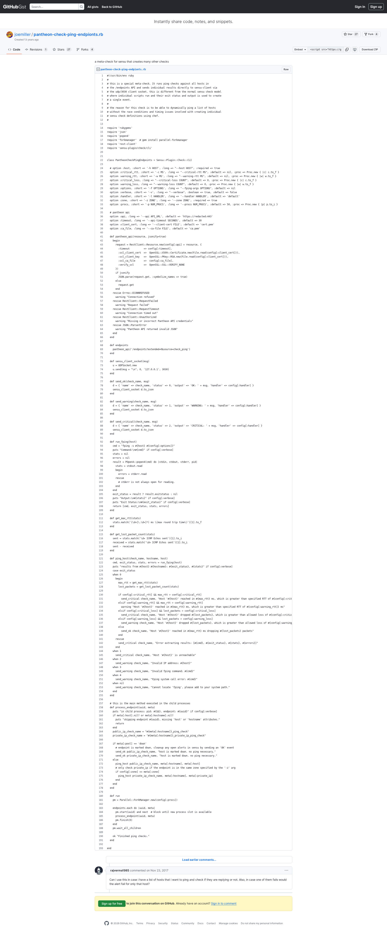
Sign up (376, 7)
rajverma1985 (119, 870)
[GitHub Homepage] (106, 923)
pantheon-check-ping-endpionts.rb (68, 34)
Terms (139, 923)
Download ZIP (370, 49)
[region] (193, 462)
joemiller (23, 34)
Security (163, 923)
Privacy (150, 923)
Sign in (360, 7)
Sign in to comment (223, 903)
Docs (200, 923)
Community (187, 923)
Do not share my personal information (262, 923)
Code (16, 49)
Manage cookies (228, 923)
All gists (93, 6)
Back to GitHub (112, 6)
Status (174, 923)
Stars (63, 49)
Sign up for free (112, 903)
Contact (211, 923)
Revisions (38, 49)
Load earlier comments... (199, 859)
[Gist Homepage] (14, 6)
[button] (346, 49)
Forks (87, 49)
